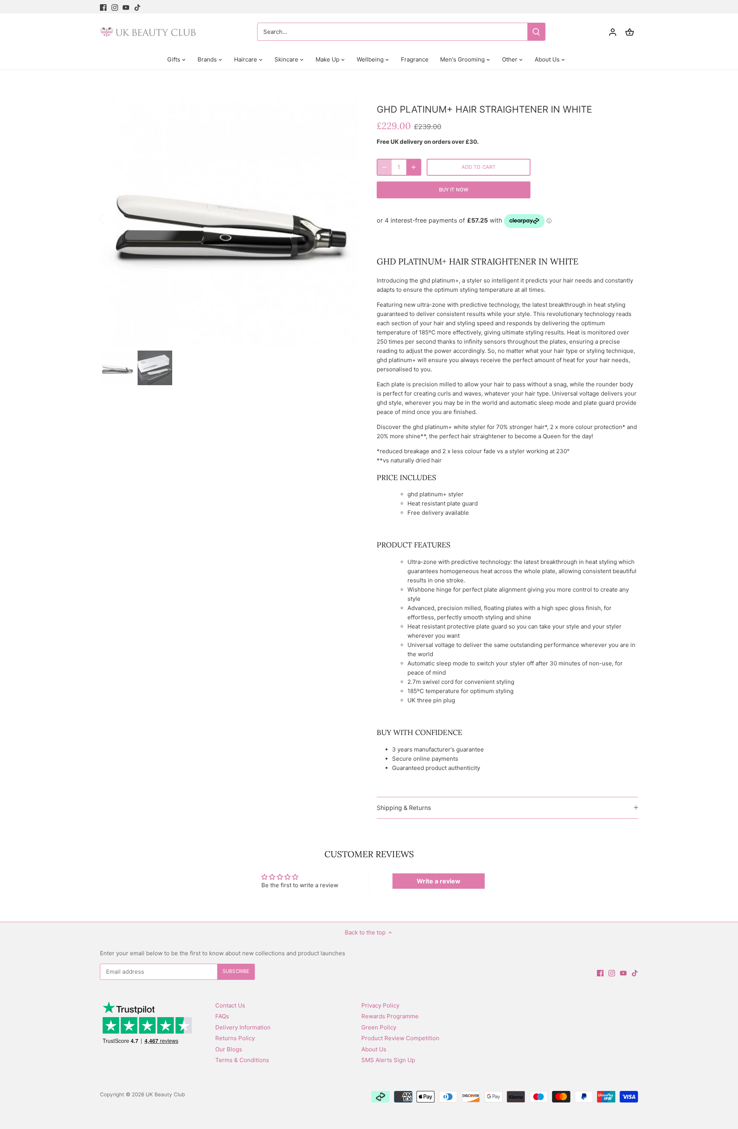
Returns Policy (235, 1038)
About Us (373, 1049)
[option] (229, 218)
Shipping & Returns (404, 807)
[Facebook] (103, 7)
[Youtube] (126, 7)
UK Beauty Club (165, 1094)
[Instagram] (114, 7)
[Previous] (111, 218)
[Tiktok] (137, 7)
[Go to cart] (629, 31)
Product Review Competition (400, 1038)
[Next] (346, 218)
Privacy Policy (380, 1005)
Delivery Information (243, 1027)
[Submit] (536, 31)
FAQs (222, 1016)
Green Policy (378, 1027)
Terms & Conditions (242, 1060)
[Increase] (413, 167)
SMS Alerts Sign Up (388, 1060)
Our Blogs (228, 1049)
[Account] (612, 31)
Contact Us (230, 1005)
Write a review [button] (438, 881)
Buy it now (453, 190)
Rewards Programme (390, 1016)
